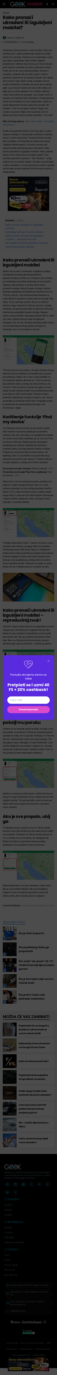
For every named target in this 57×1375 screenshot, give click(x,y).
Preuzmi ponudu (28, 709)
